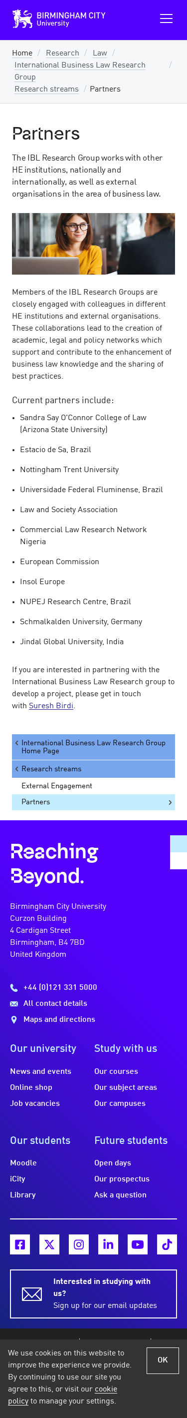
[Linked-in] (108, 1244)
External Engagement (56, 786)
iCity (17, 1179)
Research (62, 54)
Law (100, 54)
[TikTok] (167, 1244)
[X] (49, 1244)
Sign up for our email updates (105, 1294)
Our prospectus (122, 1179)
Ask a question (120, 1195)
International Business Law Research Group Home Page (93, 747)
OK (163, 1360)
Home (22, 54)
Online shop (31, 1088)
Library (23, 1195)
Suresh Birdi (51, 706)
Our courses (116, 1072)
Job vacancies (35, 1104)
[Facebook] (20, 1244)
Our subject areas (125, 1088)
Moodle (23, 1163)
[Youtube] (138, 1244)
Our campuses (120, 1104)
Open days (112, 1163)
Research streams (46, 90)
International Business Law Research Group (80, 72)
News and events (40, 1072)
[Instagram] (79, 1244)
